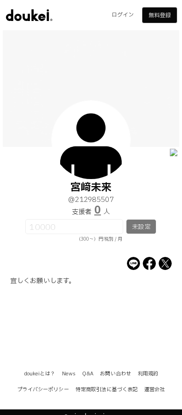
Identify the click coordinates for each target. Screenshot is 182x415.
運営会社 (154, 390)
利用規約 (148, 374)
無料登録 (159, 15)
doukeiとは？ (40, 374)
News (69, 374)
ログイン (123, 15)
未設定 (141, 227)
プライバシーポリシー (43, 390)
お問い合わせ (115, 374)
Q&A (87, 374)
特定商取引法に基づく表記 (107, 390)
